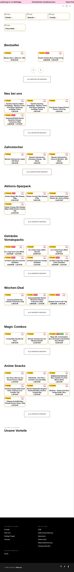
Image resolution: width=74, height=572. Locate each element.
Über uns (7, 533)
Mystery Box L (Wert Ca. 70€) (14, 58)
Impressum (41, 536)
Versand (7, 539)
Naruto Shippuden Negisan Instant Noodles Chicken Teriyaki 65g (37, 390)
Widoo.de (19, 567)
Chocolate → (11, 29)
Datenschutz (42, 539)
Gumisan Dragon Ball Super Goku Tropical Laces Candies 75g (15, 390)
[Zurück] (33, 70)
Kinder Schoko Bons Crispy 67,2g (50, 58)
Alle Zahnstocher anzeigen (37, 172)
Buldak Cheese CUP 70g (58, 301)
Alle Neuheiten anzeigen (37, 133)
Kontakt (6, 529)
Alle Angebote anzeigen (37, 222)
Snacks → (32, 17)
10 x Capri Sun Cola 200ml (14, 252)
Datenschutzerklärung (45, 533)
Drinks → (9, 17)
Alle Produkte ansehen (37, 414)
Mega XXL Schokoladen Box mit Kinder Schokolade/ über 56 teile (59, 338)
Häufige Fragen (9, 536)
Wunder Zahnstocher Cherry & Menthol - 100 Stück (59, 159)
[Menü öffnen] (70, 6)
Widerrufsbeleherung (45, 543)
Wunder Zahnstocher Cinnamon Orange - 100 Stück (37, 159)
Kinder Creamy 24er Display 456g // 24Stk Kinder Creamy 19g (15, 209)
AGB (39, 529)
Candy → (54, 17)
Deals (6, 554)
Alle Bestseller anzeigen (37, 79)
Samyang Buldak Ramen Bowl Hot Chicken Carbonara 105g (15, 120)
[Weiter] (40, 70)
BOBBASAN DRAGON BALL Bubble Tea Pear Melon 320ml (59, 378)
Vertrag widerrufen (44, 546)
